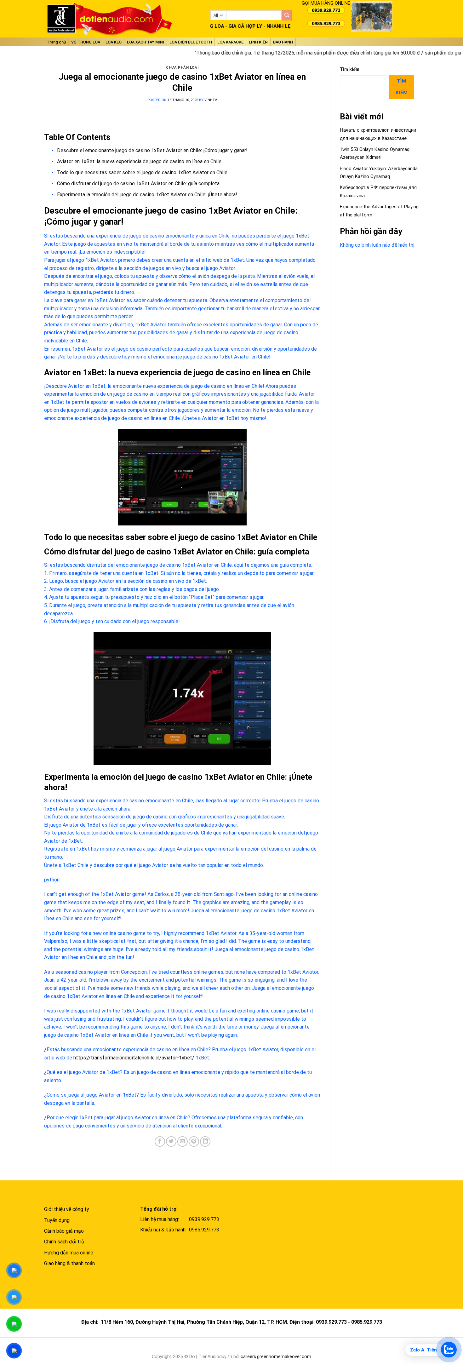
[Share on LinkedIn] (205, 1141)
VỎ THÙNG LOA (85, 42)
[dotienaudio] (122, 18)
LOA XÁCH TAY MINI (145, 42)
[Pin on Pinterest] (194, 1141)
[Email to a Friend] (182, 1141)
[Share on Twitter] (171, 1141)
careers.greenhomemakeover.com (276, 1356)
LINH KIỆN (258, 42)
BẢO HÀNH (283, 42)
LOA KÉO (114, 42)
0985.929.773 (204, 1230)
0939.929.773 (204, 1219)
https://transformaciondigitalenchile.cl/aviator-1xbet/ (133, 1058)
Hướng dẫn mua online (68, 1253)
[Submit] (287, 15)
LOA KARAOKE (230, 42)
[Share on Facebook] (160, 1141)
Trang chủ (56, 42)
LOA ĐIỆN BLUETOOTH (190, 42)
